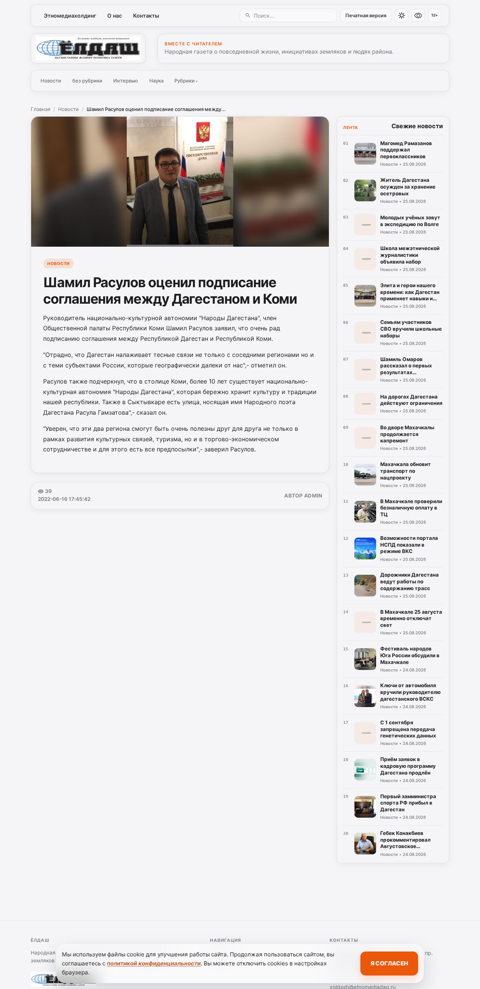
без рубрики (87, 81)
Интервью (125, 81)
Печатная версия (365, 15)
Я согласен (389, 963)
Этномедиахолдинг (70, 15)
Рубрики (186, 81)
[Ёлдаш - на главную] (88, 48)
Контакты (146, 15)
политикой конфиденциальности (154, 963)
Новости (50, 81)
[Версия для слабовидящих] (418, 15)
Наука (156, 81)
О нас (114, 15)
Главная (40, 109)
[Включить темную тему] (401, 15)
